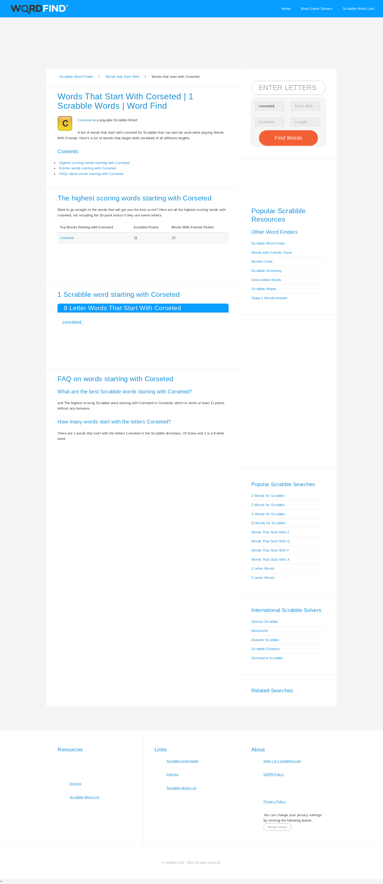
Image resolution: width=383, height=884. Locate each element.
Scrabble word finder (183, 761)
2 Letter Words (262, 568)
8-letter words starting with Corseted (87, 168)
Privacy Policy (275, 802)
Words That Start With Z (270, 532)
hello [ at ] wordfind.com (282, 761)
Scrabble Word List (84, 797)
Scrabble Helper (263, 289)
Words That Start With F (270, 550)
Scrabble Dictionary (266, 271)
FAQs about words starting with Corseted (91, 174)
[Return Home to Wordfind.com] (38, 13)
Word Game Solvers (316, 9)
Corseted (85, 120)
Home (285, 9)
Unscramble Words (266, 280)
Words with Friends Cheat (271, 253)
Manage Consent (277, 827)
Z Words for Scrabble (268, 505)
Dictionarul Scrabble (267, 658)
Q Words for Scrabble (268, 523)
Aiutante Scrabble (265, 640)
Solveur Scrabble (264, 622)
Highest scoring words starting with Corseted (94, 163)
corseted (67, 238)
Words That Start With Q (270, 541)
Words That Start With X (270, 559)
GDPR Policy (274, 774)
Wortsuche (259, 631)
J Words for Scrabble (267, 496)
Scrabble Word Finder (268, 243)
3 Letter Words (262, 578)
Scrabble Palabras (265, 649)
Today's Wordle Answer (269, 298)
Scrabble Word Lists (358, 9)
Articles (76, 784)
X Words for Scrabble (268, 514)
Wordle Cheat (261, 261)
